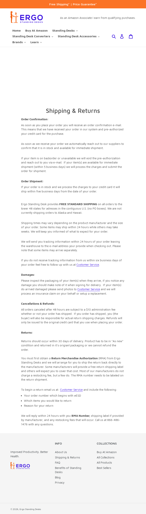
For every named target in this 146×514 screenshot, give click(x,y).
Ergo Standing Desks (30, 509)
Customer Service (87, 264)
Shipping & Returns (67, 457)
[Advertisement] (73, 75)
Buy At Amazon (107, 452)
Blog (58, 477)
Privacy (59, 482)
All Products (104, 462)
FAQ (57, 462)
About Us (61, 452)
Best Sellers (104, 467)
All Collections (105, 457)
